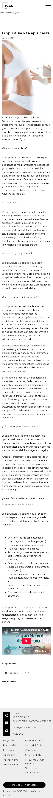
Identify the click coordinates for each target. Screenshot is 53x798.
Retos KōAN (9, 745)
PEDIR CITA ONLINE (24, 785)
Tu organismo (10, 760)
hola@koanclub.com (24, 727)
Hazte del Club (33, 745)
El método (9, 750)
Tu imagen (9, 755)
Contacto (30, 750)
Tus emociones (11, 764)
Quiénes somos (33, 740)
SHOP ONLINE (33, 755)
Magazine (8, 740)
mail (9, 795)
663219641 (22, 791)
